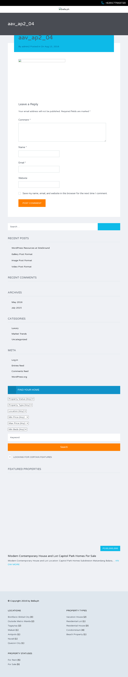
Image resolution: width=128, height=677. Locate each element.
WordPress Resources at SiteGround (31, 248)
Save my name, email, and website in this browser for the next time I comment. (65, 193)
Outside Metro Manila (19, 621)
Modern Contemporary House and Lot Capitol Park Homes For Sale (52, 556)
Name (22, 147)
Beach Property (74, 634)
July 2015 (17, 307)
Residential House (75, 625)
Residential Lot (74, 621)
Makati (11, 630)
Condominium (73, 630)
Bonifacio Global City (19, 617)
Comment (24, 119)
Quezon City (14, 643)
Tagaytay (13, 625)
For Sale (12, 664)
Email (22, 162)
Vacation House (74, 617)
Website (22, 178)
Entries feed (18, 365)
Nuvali (11, 638)
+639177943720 (116, 3)
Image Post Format (22, 260)
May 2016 (17, 302)
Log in (15, 360)
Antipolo (12, 634)
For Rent (12, 660)
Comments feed (20, 371)
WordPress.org (19, 377)
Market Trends (19, 334)
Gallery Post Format (22, 254)
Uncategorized (19, 339)
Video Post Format (22, 266)
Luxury (15, 328)
